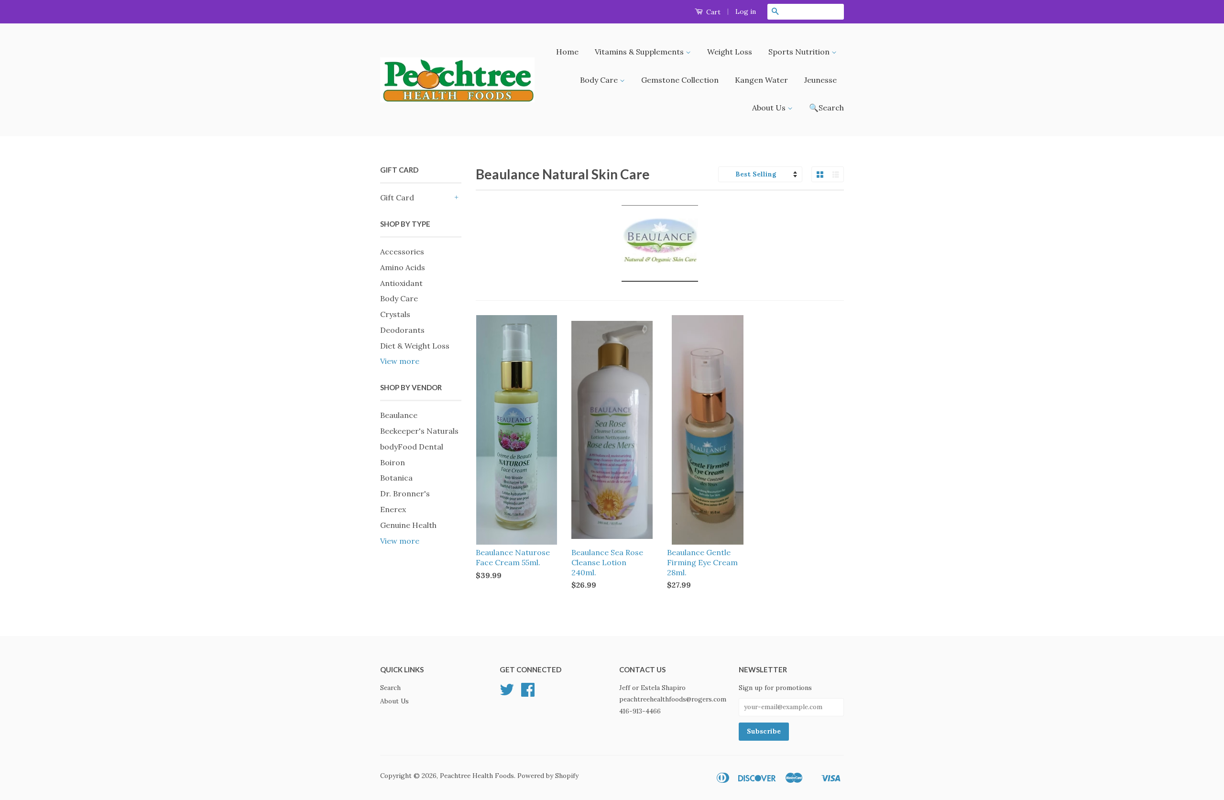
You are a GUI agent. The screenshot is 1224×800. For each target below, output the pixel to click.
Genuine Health (408, 525)
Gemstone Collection (680, 80)
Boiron (392, 462)
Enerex (393, 509)
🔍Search (826, 107)
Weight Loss (729, 51)
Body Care (600, 80)
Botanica (396, 477)
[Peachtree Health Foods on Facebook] (528, 693)
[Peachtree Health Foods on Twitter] (507, 693)
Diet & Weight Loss (414, 346)
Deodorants (402, 330)
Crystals (395, 314)
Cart (712, 12)
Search (390, 687)
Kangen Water (761, 80)
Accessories (402, 251)
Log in (745, 11)
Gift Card (397, 197)
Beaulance (398, 415)
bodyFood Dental (411, 446)
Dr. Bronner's (405, 493)
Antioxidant (401, 283)
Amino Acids (402, 267)
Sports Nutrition (799, 51)
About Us (769, 107)
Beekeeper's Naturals (419, 431)
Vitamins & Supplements (640, 51)
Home (567, 51)
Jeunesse (820, 80)
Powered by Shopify (548, 775)
